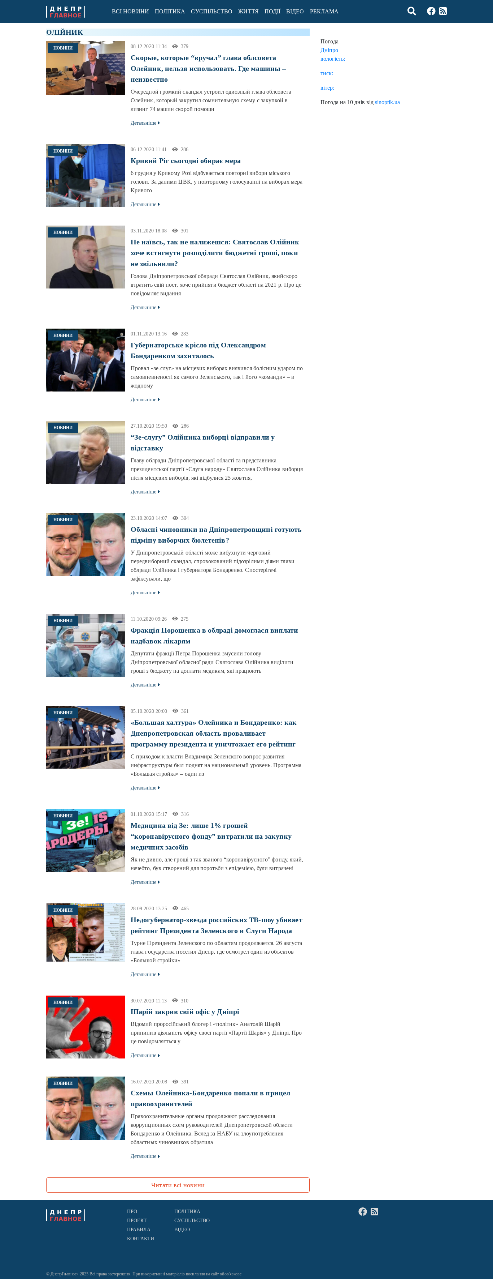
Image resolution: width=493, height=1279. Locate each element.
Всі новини (130, 11)
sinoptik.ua (387, 102)
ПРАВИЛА (139, 1229)
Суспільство (211, 11)
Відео (295, 11)
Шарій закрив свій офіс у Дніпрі (185, 1011)
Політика (170, 11)
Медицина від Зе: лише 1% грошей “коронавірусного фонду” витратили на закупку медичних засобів (211, 836)
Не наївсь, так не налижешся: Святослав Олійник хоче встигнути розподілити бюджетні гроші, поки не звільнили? (215, 253)
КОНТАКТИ (140, 1238)
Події (272, 11)
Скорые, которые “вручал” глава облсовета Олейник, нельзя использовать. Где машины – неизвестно (208, 68)
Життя (248, 11)
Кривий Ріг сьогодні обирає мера (186, 160)
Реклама (324, 11)
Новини (63, 48)
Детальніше (143, 123)
